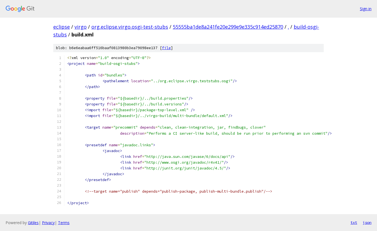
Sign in (365, 8)
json (367, 222)
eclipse (61, 26)
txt (354, 222)
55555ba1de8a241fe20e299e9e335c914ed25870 (228, 26)
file (166, 48)
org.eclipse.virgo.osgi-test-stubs (129, 26)
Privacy (48, 222)
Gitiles (33, 222)
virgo (81, 26)
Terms (64, 222)
